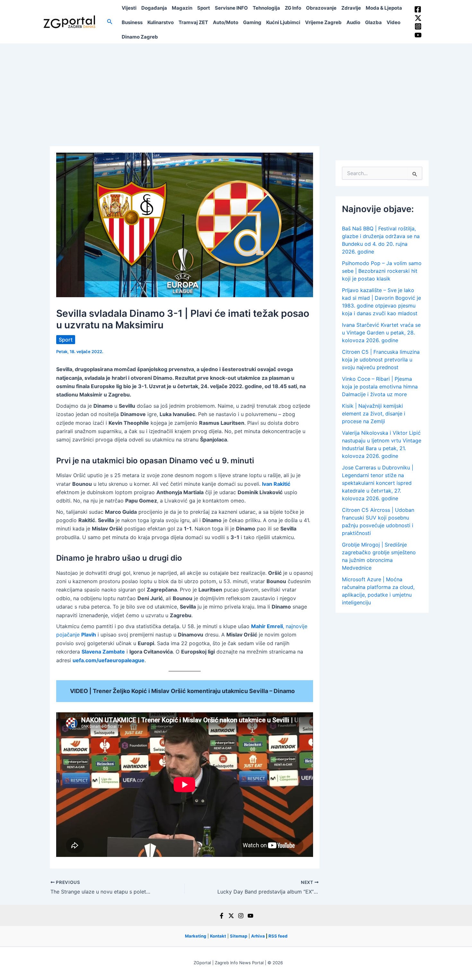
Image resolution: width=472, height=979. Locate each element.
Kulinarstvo (160, 22)
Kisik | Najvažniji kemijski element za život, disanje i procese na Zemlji (373, 413)
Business (132, 22)
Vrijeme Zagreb (323, 22)
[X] (231, 916)
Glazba (373, 22)
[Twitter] (418, 18)
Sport (203, 8)
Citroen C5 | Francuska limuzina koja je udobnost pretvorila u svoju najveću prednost (381, 359)
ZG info (293, 8)
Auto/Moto (225, 22)
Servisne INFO (231, 8)
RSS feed (277, 936)
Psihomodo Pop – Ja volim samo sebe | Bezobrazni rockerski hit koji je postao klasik (382, 271)
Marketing (195, 936)
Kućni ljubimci (283, 22)
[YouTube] (418, 35)
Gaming (252, 22)
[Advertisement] (236, 92)
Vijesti (129, 8)
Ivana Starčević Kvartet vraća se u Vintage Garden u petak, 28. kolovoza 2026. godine (381, 332)
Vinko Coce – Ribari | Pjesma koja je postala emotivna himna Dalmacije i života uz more (380, 386)
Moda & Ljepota (384, 8)
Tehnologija (266, 8)
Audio (353, 22)
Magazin (182, 8)
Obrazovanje (321, 8)
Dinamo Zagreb (140, 37)
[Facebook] (417, 9)
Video (393, 22)
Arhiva (258, 936)
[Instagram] (418, 26)
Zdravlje (351, 8)
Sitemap (238, 936)
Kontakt (218, 936)
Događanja (154, 8)
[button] (110, 22)
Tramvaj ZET (193, 22)
